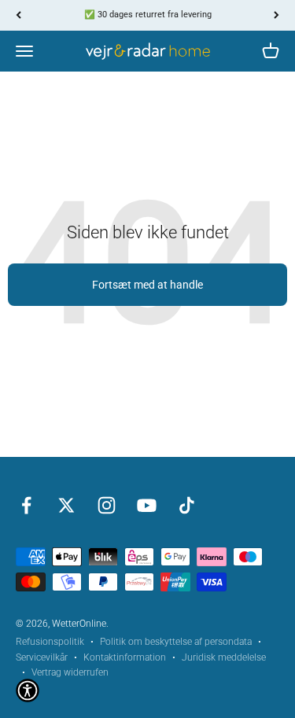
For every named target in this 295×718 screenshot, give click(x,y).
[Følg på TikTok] (186, 505)
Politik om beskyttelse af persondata (176, 641)
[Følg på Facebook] (26, 505)
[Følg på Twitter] (66, 505)
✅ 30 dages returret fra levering (148, 14)
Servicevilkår (42, 657)
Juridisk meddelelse (224, 657)
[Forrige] (18, 15)
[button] (27, 690)
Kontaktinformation (124, 657)
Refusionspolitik (50, 641)
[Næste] (276, 15)
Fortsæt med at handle (147, 284)
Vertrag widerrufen (70, 672)
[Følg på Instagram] (106, 505)
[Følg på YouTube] (146, 505)
